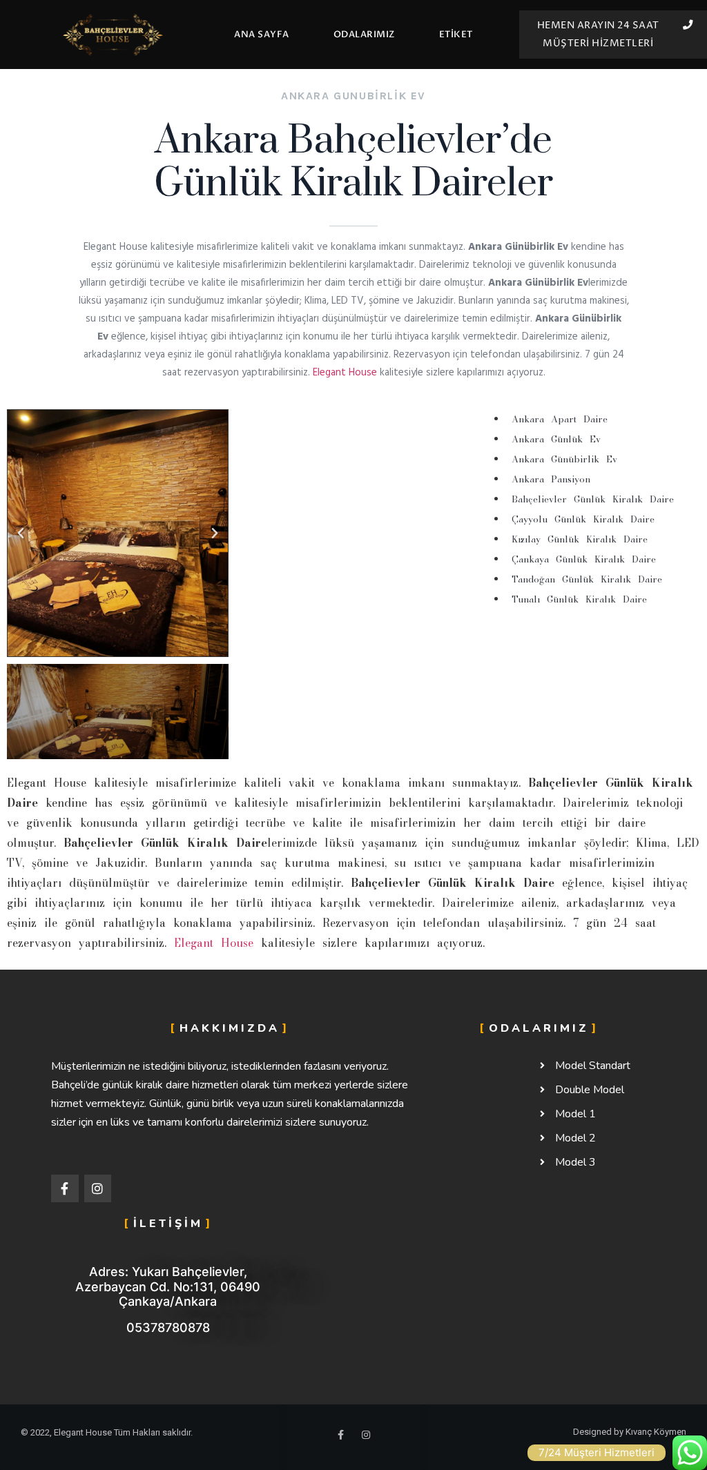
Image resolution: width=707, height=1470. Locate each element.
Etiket (456, 34)
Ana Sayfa (261, 34)
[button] (21, 533)
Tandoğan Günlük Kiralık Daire (587, 579)
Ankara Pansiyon (551, 479)
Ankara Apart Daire (560, 419)
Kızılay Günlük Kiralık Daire (580, 539)
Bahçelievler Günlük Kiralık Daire (593, 499)
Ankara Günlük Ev (556, 439)
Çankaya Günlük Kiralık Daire (584, 559)
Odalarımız (364, 34)
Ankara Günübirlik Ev (564, 459)
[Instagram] (98, 1188)
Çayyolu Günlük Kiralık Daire (583, 519)
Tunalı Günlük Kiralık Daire (579, 599)
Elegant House (345, 372)
